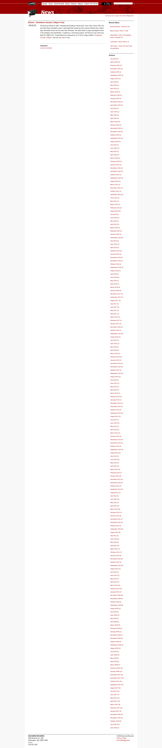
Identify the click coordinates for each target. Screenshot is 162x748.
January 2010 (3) (115, 592)
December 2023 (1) (116, 128)
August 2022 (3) (115, 181)
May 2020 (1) (114, 221)
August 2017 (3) (115, 300)
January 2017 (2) (115, 324)
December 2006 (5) (116, 714)
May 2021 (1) (114, 201)
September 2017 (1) (116, 297)
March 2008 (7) (115, 665)
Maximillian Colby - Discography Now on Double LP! (120, 36)
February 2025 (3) (116, 95)
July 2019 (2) (114, 241)
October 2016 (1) (115, 330)
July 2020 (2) (114, 214)
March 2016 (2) (115, 353)
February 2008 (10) (116, 668)
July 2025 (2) (114, 82)
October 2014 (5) (115, 410)
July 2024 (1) (114, 108)
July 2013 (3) (114, 456)
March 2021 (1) (115, 204)
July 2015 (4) (114, 380)
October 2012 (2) (115, 486)
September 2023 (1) (116, 138)
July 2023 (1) (114, 145)
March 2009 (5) (115, 625)
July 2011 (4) (114, 536)
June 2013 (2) (114, 459)
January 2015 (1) (115, 400)
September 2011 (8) (116, 529)
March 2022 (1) (115, 184)
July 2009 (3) (114, 612)
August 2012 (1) (115, 492)
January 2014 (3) (115, 436)
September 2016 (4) (116, 333)
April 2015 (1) (114, 390)
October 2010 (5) (115, 562)
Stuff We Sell (59, 3)
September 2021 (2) (116, 194)
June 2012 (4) (114, 499)
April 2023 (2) (114, 155)
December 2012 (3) (116, 479)
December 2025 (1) (116, 69)
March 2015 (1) (115, 393)
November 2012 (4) (116, 483)
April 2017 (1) (114, 314)
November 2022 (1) (116, 171)
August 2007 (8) (115, 688)
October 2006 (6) (115, 721)
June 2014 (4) (114, 423)
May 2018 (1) (114, 281)
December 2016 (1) (116, 327)
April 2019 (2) (114, 247)
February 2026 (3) (116, 65)
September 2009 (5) (116, 605)
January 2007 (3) (115, 711)
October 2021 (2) (115, 191)
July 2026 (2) (114, 59)
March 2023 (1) (115, 158)
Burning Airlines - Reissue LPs (120, 26)
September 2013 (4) (116, 449)
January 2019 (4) (115, 254)
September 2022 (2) (116, 178)
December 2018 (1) (116, 257)
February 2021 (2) (116, 208)
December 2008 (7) (116, 635)
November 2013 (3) (116, 443)
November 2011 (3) (116, 522)
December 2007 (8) (116, 675)
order (63, 37)
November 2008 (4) (116, 638)
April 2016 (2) (114, 350)
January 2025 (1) (115, 98)
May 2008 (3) (114, 658)
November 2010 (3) (116, 559)
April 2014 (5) (114, 430)
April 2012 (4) (114, 506)
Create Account (109, 15)
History (73, 3)
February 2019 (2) (116, 251)
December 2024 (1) (116, 102)
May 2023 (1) (114, 151)
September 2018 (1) (116, 267)
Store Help (122, 15)
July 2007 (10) (115, 691)
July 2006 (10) (115, 724)
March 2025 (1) (115, 92)
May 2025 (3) (114, 85)
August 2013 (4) (115, 453)
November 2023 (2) (116, 131)
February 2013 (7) (116, 473)
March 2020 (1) (115, 228)
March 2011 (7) (115, 549)
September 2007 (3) (116, 685)
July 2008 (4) (114, 651)
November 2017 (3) (116, 294)
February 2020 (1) (116, 231)
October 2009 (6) (115, 602)
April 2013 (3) (114, 466)
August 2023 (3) (115, 141)
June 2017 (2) (114, 307)
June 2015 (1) (114, 383)
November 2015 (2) (116, 367)
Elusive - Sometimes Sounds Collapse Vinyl (46, 22)
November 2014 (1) (116, 406)
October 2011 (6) (115, 526)
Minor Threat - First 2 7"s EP (119, 31)
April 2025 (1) (114, 88)
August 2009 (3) (115, 608)
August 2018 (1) (115, 271)
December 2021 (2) (116, 188)
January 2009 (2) (115, 632)
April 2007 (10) (115, 701)
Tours (51, 3)
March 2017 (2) (115, 317)
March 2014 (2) (115, 433)
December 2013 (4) (116, 439)
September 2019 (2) (116, 237)
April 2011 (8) (114, 545)
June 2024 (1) (114, 112)
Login (116, 15)
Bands (44, 3)
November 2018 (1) (116, 261)
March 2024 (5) (115, 122)
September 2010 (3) (116, 565)
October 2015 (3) (115, 370)
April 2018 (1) (114, 284)
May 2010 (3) (114, 579)
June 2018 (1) (114, 277)
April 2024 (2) (114, 118)
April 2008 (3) (114, 661)
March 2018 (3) (115, 287)
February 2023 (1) (116, 161)
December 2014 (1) (116, 403)
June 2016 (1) (114, 343)
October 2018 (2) (115, 264)
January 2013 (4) (115, 476)
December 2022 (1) (116, 168)
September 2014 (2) (116, 413)
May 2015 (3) (114, 386)
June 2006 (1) (114, 728)
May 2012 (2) (114, 502)
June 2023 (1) (114, 148)
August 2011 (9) (115, 532)
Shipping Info (130, 15)
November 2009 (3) (116, 598)
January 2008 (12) (116, 671)
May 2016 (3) (114, 347)
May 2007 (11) (115, 698)
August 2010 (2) (115, 569)
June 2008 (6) (114, 655)
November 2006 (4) (116, 718)
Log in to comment (46, 48)
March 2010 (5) (115, 585)
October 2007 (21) (116, 681)
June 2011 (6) (114, 539)
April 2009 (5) (114, 622)
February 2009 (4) (116, 628)
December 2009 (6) (116, 595)
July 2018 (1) (114, 274)
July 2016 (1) (114, 340)
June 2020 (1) (114, 218)
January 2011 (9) (115, 555)
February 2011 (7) (116, 552)
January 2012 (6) (115, 516)
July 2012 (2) (114, 496)
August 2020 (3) (115, 211)
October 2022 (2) (115, 175)
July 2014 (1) (114, 420)
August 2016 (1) (115, 337)
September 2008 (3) (116, 645)
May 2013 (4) (114, 463)
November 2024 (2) (116, 105)
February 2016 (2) (116, 357)
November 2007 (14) (117, 678)
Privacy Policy (122, 738)
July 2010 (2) (114, 572)
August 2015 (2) (115, 377)
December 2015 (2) (116, 363)
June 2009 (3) (114, 615)
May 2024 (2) (114, 115)
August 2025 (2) (115, 78)
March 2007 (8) (115, 704)
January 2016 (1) (115, 360)
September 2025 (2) (116, 75)
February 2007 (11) (116, 708)
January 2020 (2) (115, 234)
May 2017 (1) (114, 310)
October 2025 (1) (115, 72)
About (80, 3)
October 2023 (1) (115, 135)
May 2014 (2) (114, 426)
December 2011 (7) (116, 519)
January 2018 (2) (115, 290)
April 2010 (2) (114, 582)
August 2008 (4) (115, 648)
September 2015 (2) (116, 373)
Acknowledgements (123, 740)
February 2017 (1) (116, 320)
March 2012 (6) (115, 509)
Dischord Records (32, 3)
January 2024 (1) (115, 125)
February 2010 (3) (116, 589)
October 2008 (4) (115, 641)
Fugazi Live (90, 3)
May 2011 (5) (114, 542)
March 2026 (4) (115, 62)
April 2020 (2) (114, 224)
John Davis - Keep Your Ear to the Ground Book (121, 47)
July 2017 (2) (114, 304)
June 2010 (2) (114, 575)
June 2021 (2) (114, 198)
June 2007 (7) (114, 694)
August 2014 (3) (115, 416)
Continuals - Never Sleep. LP (119, 42)
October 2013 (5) (115, 446)
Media (67, 3)
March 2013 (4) (115, 469)
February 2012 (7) (116, 512)
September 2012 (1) (116, 489)
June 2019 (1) (114, 244)
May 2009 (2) (114, 618)
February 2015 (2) (116, 396)
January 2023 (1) (115, 165)
